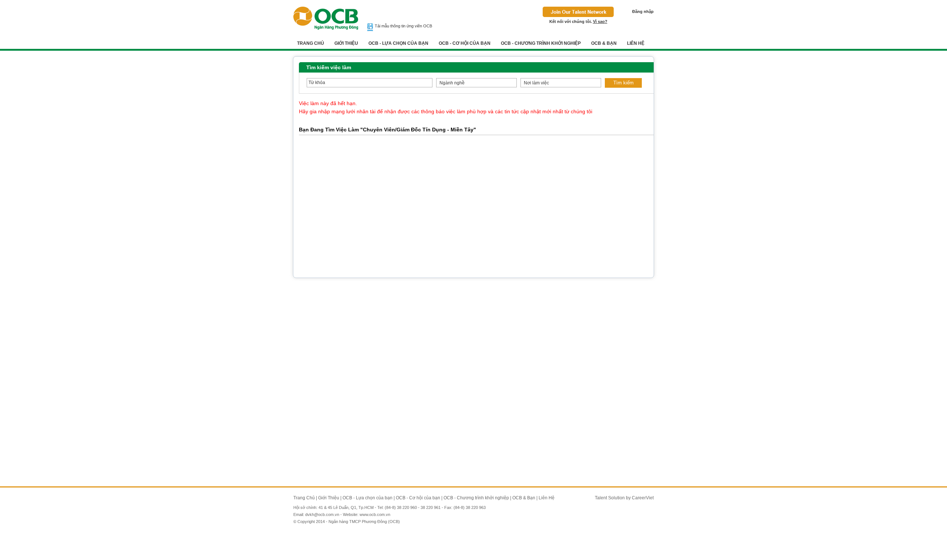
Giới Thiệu (346, 43)
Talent (601, 497)
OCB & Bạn (604, 43)
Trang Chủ (310, 43)
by (629, 497)
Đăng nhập (643, 11)
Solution (617, 497)
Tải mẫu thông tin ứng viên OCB (403, 26)
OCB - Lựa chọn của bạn (398, 43)
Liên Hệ (635, 43)
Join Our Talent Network (578, 12)
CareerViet (643, 497)
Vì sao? (600, 21)
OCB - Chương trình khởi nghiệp (541, 43)
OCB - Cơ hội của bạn (465, 43)
